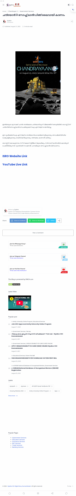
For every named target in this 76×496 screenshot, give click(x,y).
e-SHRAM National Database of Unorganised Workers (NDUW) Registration (34, 369)
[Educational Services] (39, 322)
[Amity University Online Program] (23, 322)
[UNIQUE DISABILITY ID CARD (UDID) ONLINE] (39, 344)
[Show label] (13, 396)
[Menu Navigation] (3, 5)
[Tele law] (28, 331)
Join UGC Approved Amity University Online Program (31, 324)
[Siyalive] (9, 20)
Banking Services (18, 447)
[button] (69, 5)
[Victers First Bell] (30, 356)
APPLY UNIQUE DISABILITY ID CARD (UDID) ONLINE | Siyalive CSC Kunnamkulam (34, 347)
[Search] (73, 5)
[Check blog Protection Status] (38, 284)
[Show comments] (66, 493)
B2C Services (16, 443)
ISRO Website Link (14, 156)
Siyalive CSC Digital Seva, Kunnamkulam (19, 486)
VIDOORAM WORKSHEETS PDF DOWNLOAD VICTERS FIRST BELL (34, 358)
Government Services (19, 438)
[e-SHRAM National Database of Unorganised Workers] (29, 366)
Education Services (18, 440)
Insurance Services (18, 441)
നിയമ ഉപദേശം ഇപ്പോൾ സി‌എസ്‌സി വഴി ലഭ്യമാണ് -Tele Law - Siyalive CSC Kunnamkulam (37, 335)
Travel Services (17, 445)
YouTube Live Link (14, 164)
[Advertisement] (37, 37)
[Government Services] (19, 331)
